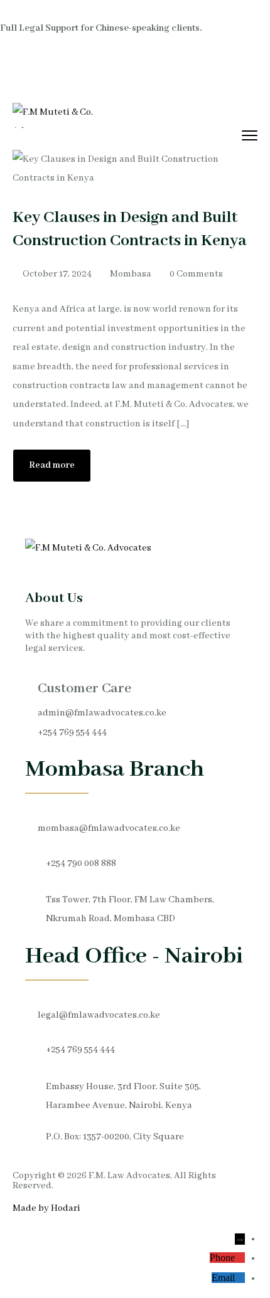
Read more (52, 465)
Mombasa (130, 274)
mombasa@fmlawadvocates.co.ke (109, 828)
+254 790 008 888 (81, 863)
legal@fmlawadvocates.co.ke (99, 1015)
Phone (222, 1257)
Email (223, 1277)
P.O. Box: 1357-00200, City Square (115, 1136)
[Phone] (240, 1257)
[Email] (240, 1277)
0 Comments (196, 274)
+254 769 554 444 (72, 732)
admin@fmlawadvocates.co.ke (102, 713)
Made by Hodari (46, 1208)
